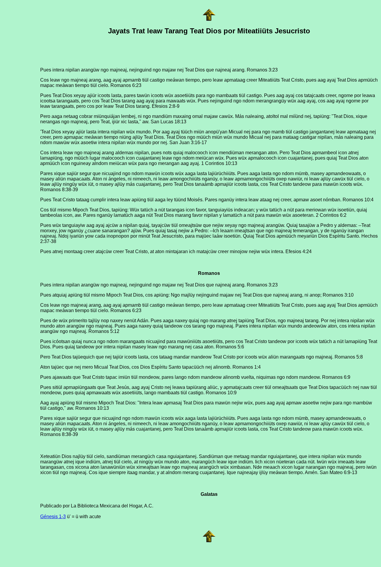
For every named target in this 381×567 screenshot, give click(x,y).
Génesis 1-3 (53, 516)
